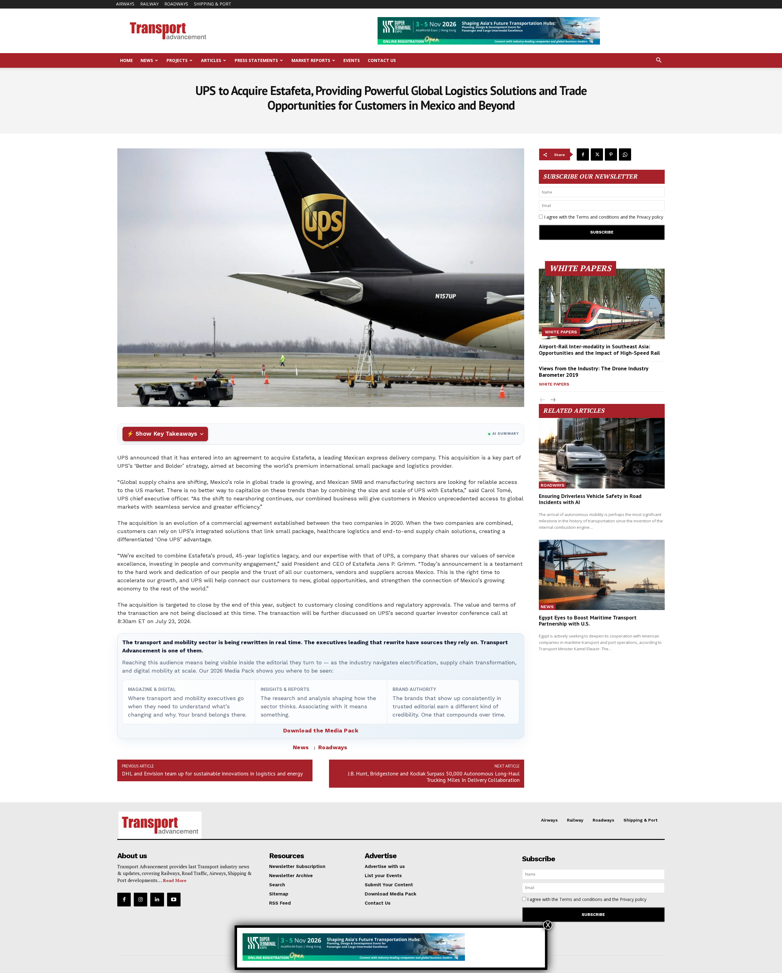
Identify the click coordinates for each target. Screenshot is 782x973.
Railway (149, 4)
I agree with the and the (603, 217)
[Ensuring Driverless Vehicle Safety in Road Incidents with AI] (602, 453)
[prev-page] (542, 400)
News (147, 60)
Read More (174, 880)
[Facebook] (583, 154)
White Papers (561, 331)
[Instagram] (140, 899)
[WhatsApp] (625, 154)
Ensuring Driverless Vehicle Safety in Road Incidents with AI (590, 499)
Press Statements (256, 60)
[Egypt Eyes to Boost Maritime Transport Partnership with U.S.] (602, 575)
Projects (177, 60)
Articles (211, 60)
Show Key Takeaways (166, 433)
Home (126, 60)
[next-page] (552, 400)
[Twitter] (597, 154)
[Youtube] (174, 899)
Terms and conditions (597, 217)
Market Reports (310, 60)
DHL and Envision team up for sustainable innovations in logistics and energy (212, 773)
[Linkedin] (157, 899)
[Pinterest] (611, 154)
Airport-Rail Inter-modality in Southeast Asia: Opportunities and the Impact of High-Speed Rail (599, 350)
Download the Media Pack (321, 730)
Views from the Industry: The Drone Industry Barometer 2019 (594, 372)
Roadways (176, 4)
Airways (125, 4)
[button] (658, 61)
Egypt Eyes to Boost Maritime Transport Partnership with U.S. (588, 620)
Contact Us (382, 60)
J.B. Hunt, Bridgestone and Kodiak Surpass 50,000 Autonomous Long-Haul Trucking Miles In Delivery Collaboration (434, 776)
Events (351, 60)
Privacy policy (650, 217)
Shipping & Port (212, 4)
